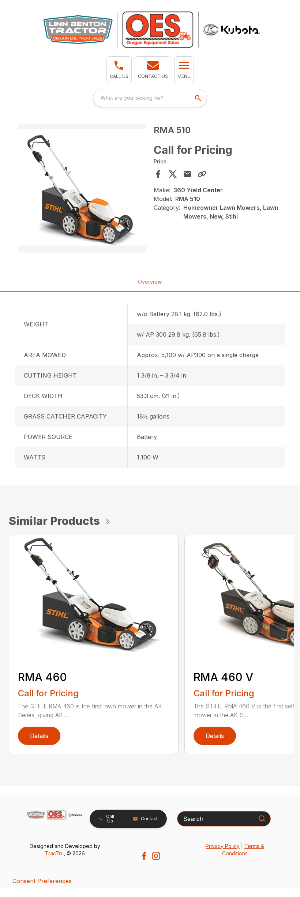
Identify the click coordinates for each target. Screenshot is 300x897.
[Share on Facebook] (158, 174)
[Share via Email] (187, 174)
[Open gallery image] (82, 188)
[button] (119, 69)
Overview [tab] (150, 282)
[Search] (262, 818)
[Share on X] (172, 174)
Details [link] (39, 735)
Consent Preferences (42, 881)
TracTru (54, 853)
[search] (199, 98)
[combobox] (150, 98)
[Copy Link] (202, 174)
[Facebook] (144, 855)
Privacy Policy (223, 846)
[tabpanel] (82, 189)
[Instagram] (156, 855)
